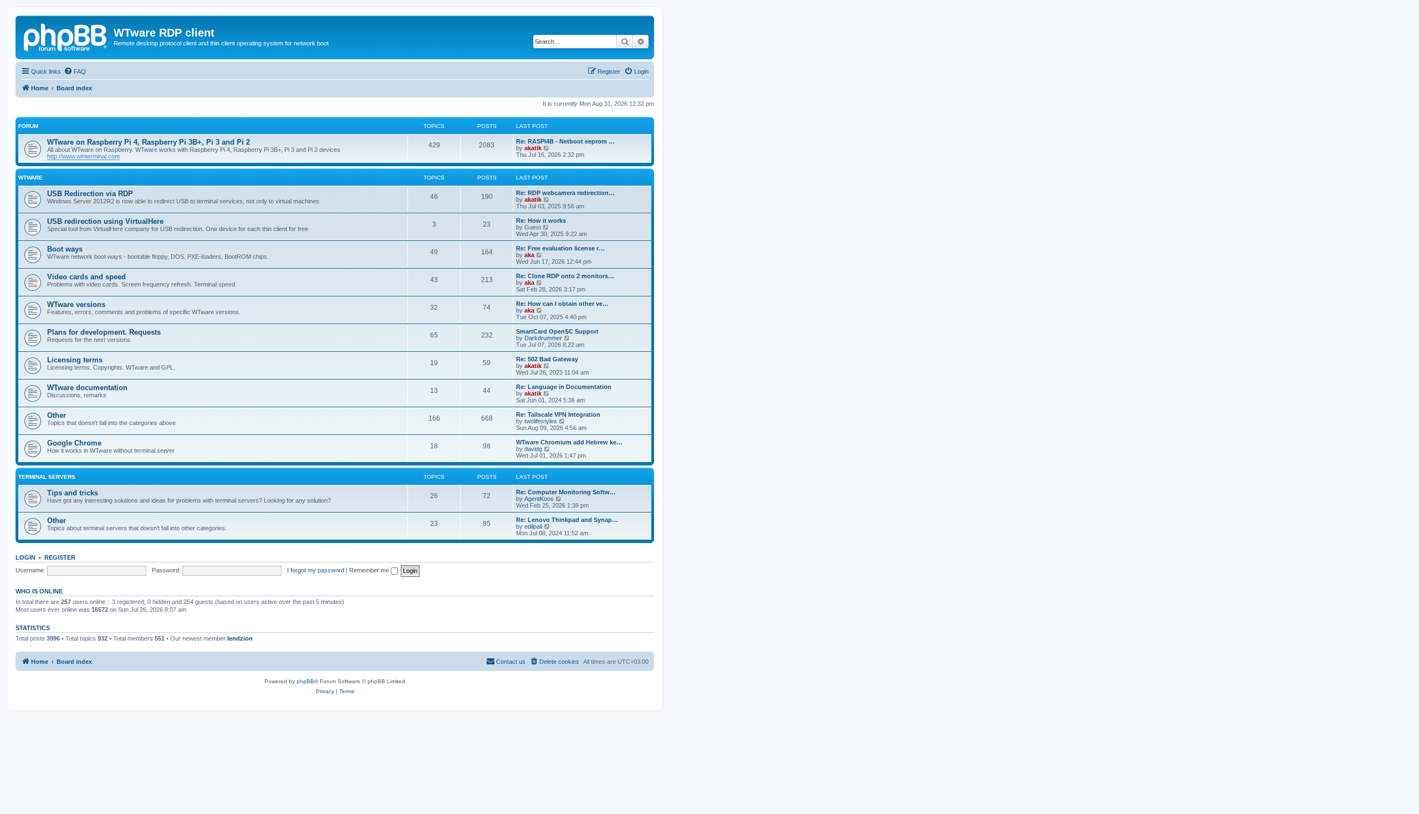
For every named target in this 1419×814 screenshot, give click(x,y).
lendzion (240, 638)
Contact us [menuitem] (510, 661)
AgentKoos (539, 498)
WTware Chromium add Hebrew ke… (569, 442)
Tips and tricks (72, 493)
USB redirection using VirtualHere (105, 221)
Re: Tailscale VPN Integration (558, 414)
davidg (533, 449)
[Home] (66, 36)
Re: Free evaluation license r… (560, 248)
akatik (533, 148)
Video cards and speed (86, 277)
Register (59, 557)
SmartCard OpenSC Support (557, 331)
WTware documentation (87, 387)
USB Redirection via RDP (90, 194)
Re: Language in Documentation (563, 386)
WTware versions (76, 304)
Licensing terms (75, 360)
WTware (30, 178)
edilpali (533, 526)
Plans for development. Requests (104, 332)
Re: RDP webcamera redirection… (565, 193)
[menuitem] (75, 71)
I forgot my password (315, 570)
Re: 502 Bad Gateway (547, 359)
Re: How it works (541, 220)
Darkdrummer (543, 338)
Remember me (370, 570)
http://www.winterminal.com (83, 156)
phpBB (305, 681)
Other (56, 415)
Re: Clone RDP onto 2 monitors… (565, 276)
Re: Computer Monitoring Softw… (566, 492)
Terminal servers (46, 477)
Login (25, 557)
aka (529, 255)
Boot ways (65, 249)
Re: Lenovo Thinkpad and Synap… (567, 519)
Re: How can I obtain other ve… (562, 303)
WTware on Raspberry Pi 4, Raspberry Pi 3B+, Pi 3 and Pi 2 (148, 142)
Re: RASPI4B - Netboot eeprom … (565, 141)
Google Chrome (74, 443)
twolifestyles (540, 421)
